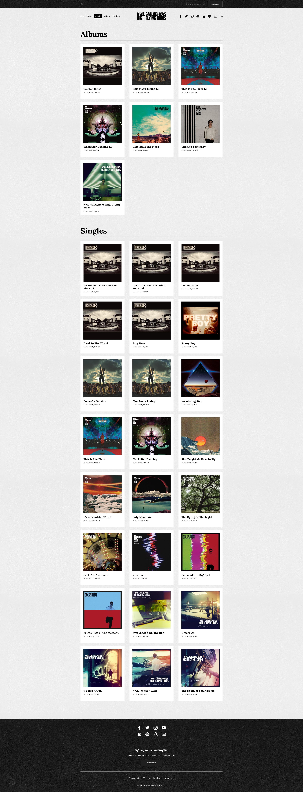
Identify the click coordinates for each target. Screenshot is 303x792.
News (89, 16)
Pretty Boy (188, 343)
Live (82, 16)
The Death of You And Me (197, 690)
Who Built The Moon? (146, 146)
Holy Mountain (142, 517)
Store (83, 4)
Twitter (186, 16)
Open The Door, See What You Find (148, 287)
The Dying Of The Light (196, 517)
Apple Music (203, 16)
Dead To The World (95, 343)
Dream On (188, 632)
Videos (107, 16)
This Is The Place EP (194, 88)
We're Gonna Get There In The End (100, 287)
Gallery (116, 16)
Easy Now (138, 343)
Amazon (215, 16)
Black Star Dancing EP (97, 146)
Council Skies (92, 88)
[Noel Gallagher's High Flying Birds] (151, 16)
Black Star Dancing (144, 459)
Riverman (138, 575)
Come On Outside (94, 401)
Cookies (168, 778)
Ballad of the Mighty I (195, 575)
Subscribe (215, 4)
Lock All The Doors (95, 575)
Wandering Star (191, 401)
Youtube (197, 16)
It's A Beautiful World (97, 517)
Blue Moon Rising (143, 401)
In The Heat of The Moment (100, 632)
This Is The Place (94, 459)
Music (98, 16)
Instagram (192, 16)
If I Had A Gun (92, 690)
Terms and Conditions (152, 778)
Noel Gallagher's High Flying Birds (101, 206)
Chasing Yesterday (193, 146)
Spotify (209, 16)
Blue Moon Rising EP (145, 88)
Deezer (221, 16)
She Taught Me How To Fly (198, 459)
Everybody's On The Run (148, 632)
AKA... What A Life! (144, 690)
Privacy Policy (135, 778)
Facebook (180, 16)
